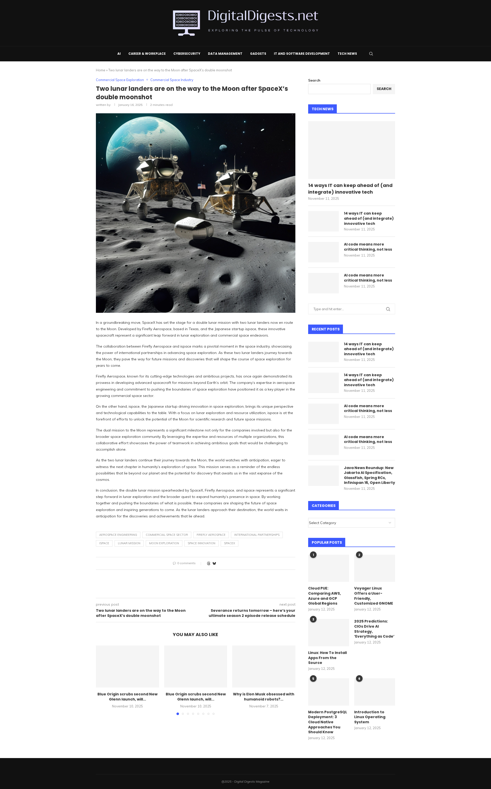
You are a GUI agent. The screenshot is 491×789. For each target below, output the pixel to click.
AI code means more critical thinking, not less (368, 247)
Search (314, 80)
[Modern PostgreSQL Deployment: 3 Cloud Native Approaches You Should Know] (328, 692)
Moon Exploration (164, 543)
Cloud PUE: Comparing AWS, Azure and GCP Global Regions (324, 596)
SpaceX (229, 543)
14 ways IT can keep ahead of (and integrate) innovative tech (350, 188)
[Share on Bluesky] (214, 563)
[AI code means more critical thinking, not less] (323, 252)
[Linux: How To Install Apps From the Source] (328, 632)
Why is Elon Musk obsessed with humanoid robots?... (264, 697)
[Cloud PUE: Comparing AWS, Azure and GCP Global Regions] (328, 568)
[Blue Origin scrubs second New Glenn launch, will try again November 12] (127, 666)
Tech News (347, 53)
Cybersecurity (186, 53)
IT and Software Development (302, 53)
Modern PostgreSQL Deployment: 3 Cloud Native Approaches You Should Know (327, 722)
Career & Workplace (147, 53)
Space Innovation (201, 543)
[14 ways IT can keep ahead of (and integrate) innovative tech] (351, 150)
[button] (102, 680)
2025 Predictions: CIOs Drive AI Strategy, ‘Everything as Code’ (374, 629)
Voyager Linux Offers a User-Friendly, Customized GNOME (373, 596)
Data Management (225, 53)
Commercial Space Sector (167, 535)
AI (119, 53)
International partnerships (257, 535)
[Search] (371, 53)
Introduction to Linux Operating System (369, 717)
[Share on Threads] (208, 563)
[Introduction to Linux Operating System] (374, 692)
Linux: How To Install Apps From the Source (327, 657)
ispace (104, 543)
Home (100, 70)
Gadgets (258, 53)
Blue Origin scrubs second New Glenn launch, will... (127, 697)
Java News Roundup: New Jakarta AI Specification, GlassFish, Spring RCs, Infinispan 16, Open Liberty (369, 475)
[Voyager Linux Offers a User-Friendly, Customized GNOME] (374, 568)
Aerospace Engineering (118, 535)
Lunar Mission (129, 543)
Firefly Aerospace (211, 535)
